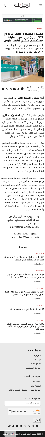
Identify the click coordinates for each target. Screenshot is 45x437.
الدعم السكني (9, 143)
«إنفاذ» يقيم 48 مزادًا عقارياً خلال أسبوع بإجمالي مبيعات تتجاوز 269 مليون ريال (25, 276)
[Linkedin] (14, 89)
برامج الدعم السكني (33, 181)
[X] (18, 89)
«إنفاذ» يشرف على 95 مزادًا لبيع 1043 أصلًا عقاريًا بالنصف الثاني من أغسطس (24, 293)
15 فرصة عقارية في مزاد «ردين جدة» (27, 309)
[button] (4, 5)
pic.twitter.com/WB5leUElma (25, 227)
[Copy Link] (7, 89)
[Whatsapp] (11, 89)
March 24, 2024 (20, 237)
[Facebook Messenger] (3, 89)
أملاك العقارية (33, 87)
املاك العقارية (39, 313)
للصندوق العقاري (11, 115)
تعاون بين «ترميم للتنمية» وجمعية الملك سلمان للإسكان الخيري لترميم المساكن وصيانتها (25, 326)
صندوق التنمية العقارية (26, 98)
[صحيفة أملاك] (21, 5)
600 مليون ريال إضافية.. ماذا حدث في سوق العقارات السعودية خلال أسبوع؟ (24, 258)
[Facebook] (22, 89)
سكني (39, 28)
